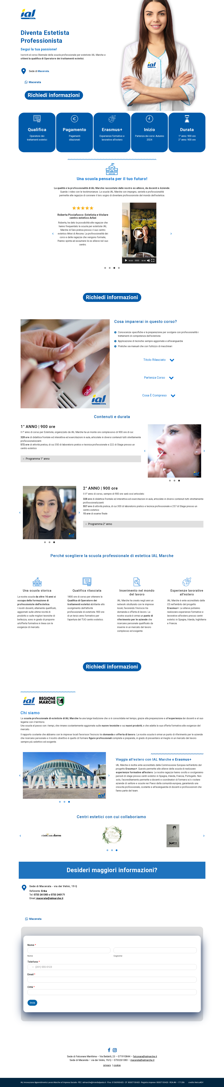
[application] (139, 233)
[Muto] (148, 260)
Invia (32, 1002)
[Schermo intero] (152, 260)
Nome (31, 945)
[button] (52, 233)
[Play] (126, 260)
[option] (83, 224)
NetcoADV (199, 1082)
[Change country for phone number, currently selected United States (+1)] (30, 967)
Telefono (33, 961)
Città (31, 987)
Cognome (118, 956)
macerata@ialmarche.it (142, 1060)
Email (31, 974)
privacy (107, 1065)
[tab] (105, 267)
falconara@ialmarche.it (145, 1056)
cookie (117, 1065)
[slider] (137, 260)
